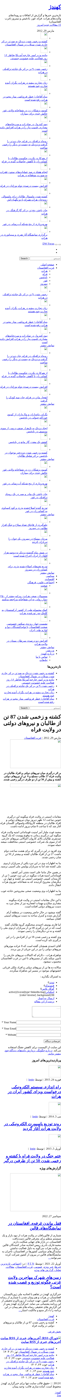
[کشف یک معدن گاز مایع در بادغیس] (44, 438)
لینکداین (49, 992)
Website (12, 1034)
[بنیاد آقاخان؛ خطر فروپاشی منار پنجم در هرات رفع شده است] (44, 93)
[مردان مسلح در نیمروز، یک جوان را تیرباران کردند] (44, 535)
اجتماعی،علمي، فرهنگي (40, 582)
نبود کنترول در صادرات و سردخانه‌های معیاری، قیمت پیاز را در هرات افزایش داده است (23, 127)
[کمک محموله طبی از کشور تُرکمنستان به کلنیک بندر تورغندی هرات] (44, 606)
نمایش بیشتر (47, 345)
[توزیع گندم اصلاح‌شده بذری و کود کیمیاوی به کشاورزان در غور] (44, 504)
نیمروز (43, 283)
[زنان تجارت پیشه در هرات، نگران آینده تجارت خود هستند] (44, 79)
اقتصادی (49, 579)
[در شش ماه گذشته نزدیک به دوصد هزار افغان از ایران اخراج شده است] (44, 549)
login (31, 1079)
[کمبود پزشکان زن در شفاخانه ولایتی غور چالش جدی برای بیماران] (44, 107)
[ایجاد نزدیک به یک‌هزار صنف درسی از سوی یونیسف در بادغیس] (44, 425)
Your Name (10, 1022)
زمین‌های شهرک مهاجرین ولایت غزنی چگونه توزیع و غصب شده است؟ (34, 1282)
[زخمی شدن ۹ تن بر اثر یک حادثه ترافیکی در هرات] (44, 65)
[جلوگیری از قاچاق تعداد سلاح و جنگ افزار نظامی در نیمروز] (44, 521)
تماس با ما (41, 656)
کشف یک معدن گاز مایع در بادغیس (27, 442)
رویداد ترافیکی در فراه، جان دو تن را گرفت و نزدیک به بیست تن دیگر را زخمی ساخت (24, 144)
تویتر (51, 982)
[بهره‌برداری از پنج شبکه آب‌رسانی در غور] (44, 220)
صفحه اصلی (47, 264)
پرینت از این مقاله (44, 1001)
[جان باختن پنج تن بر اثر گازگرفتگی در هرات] (44, 207)
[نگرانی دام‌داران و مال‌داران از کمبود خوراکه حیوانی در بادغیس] (44, 411)
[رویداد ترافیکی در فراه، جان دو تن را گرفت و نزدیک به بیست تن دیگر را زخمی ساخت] (44, 138)
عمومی (38, 1266)
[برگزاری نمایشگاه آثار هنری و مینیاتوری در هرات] (44, 231)
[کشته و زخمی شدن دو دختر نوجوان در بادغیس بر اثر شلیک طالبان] (44, 449)
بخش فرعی (54, 1331)
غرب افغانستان (45, 267)
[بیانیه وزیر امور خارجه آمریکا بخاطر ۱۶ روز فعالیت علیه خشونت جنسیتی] (44, 52)
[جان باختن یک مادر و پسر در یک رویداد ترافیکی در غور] (44, 490)
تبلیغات (43, 660)
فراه (45, 274)
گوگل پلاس (48, 988)
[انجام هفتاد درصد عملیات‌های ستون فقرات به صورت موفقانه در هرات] (44, 168)
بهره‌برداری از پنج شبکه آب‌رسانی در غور (25, 224)
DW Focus (48, 243)
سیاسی (50, 576)
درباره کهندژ (47, 653)
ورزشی (50, 650)
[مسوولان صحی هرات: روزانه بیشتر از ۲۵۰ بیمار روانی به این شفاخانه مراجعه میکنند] (44, 593)
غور (45, 280)
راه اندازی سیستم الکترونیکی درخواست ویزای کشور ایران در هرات (34, 1092)
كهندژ (55, 7)
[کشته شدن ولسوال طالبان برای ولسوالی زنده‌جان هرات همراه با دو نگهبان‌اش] (44, 193)
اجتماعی (16, 1263)
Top (59, 1395)
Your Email (10, 1028)
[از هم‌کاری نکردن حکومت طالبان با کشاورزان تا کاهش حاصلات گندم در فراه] (44, 155)
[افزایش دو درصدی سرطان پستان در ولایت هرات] (44, 637)
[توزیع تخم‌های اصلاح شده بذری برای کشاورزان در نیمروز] (44, 563)
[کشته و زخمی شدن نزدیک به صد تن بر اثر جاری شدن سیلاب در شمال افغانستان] (44, 38)
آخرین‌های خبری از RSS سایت (41, 1342)
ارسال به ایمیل (46, 998)
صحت (44, 585)
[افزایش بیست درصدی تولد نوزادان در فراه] (44, 182)
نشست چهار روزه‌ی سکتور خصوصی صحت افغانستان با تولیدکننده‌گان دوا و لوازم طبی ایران (26, 627)
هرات (44, 270)
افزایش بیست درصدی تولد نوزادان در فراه (23, 185)
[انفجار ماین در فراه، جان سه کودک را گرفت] (44, 394)
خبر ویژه (48, 1266)
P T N (31, 1263)
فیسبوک (49, 985)
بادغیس (43, 277)
